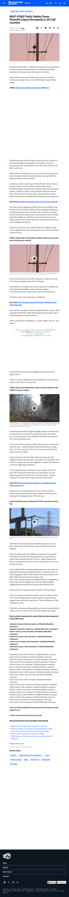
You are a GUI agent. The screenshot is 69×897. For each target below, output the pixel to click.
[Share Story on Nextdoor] (49, 27)
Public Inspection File (18, 890)
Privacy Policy (6, 889)
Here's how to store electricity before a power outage (30, 731)
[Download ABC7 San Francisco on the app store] (51, 882)
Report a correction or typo (17, 743)
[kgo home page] (7, 856)
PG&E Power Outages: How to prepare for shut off (37, 201)
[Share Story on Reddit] (45, 27)
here (18, 710)
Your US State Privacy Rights (42, 889)
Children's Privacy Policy (28, 889)
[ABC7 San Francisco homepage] (14, 3)
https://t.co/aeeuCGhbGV (43, 332)
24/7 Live (28, 3)
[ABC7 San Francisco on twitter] (9, 882)
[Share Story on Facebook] (37, 27)
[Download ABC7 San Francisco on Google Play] (61, 882)
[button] (4, 3)
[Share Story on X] (41, 27)
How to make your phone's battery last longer (27, 733)
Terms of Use (53, 889)
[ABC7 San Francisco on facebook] (4, 882)
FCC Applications (29, 890)
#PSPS (53, 330)
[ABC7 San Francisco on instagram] (13, 882)
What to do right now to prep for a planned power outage (31, 728)
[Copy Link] (57, 27)
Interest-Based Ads (7, 890)
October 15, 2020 (46, 335)
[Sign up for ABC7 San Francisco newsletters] (17, 882)
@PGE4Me (47, 330)
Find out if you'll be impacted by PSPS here (32, 87)
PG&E (39, 715)
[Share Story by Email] (53, 27)
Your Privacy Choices (16, 889)
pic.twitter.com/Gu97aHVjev (35, 334)
